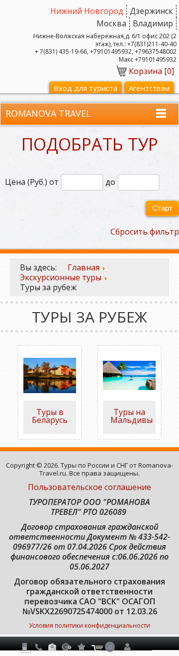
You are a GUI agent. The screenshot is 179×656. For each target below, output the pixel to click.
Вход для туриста (85, 88)
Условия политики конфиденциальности (89, 625)
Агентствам (149, 88)
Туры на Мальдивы (131, 416)
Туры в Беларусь (50, 416)
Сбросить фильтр (144, 231)
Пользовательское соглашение (89, 487)
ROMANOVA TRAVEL (48, 113)
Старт (162, 208)
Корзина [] (151, 71)
